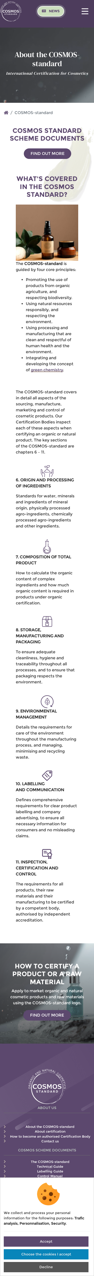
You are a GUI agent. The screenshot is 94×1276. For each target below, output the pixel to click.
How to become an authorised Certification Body (50, 1136)
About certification (50, 1131)
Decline (46, 1267)
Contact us (50, 1141)
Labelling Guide (50, 1171)
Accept (46, 1241)
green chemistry (47, 370)
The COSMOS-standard (50, 1162)
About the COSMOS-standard (50, 1127)
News (54, 11)
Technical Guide (50, 1166)
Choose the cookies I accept (46, 1254)
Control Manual (50, 1176)
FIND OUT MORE (47, 153)
